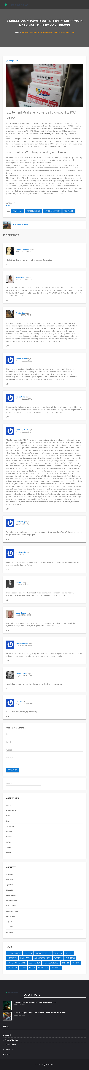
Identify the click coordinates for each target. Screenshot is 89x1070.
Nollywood (56, 968)
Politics (8, 816)
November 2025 (11, 900)
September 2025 (12, 911)
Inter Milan (12, 968)
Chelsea (69, 953)
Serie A (32, 968)
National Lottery (52, 211)
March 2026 (10, 890)
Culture (8, 842)
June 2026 (9, 874)
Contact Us (9, 1049)
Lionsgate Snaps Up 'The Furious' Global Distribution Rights (35, 1002)
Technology (10, 826)
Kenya (23, 968)
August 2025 (10, 916)
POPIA (7, 1054)
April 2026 (9, 885)
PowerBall (17, 211)
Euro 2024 (28, 953)
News (8, 206)
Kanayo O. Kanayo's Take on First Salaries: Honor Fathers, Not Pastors (39, 1013)
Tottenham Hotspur (16, 963)
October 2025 (11, 906)
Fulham (65, 963)
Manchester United (42, 958)
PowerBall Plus (33, 211)
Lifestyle (9, 831)
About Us (8, 1035)
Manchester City (43, 953)
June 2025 (9, 927)
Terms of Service (11, 1040)
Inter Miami (12, 958)
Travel (8, 847)
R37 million (68, 211)
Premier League (14, 953)
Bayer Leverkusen (51, 963)
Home (17, 33)
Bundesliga (43, 968)
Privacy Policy (10, 1045)
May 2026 (9, 879)
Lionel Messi (70, 958)
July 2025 (9, 921)
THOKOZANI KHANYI (20, 225)
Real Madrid (25, 958)
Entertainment (11, 810)
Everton (57, 958)
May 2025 (9, 932)
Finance (9, 837)
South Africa (34, 963)
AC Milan (75, 963)
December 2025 (11, 895)
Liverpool (58, 953)
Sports (8, 805)
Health (8, 852)
